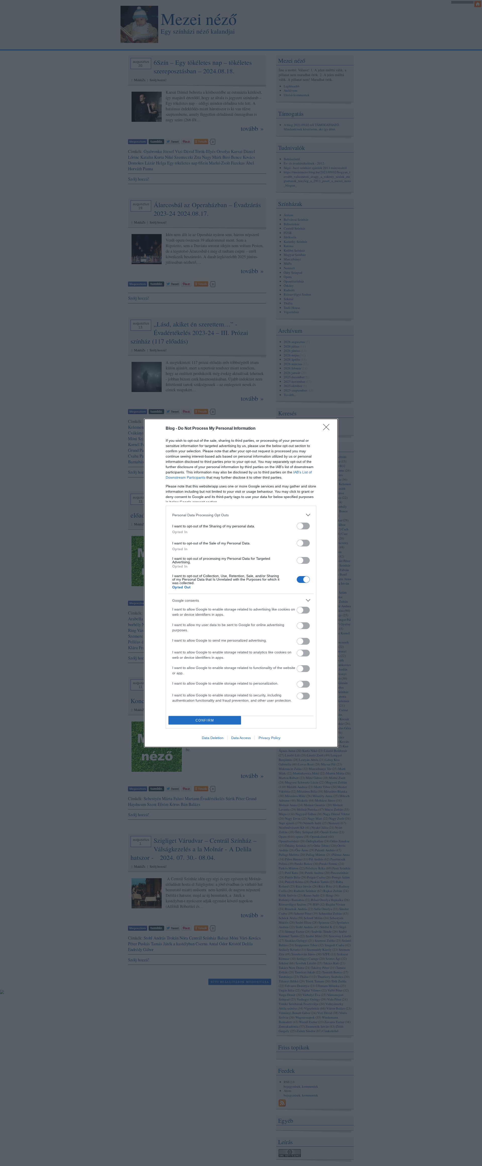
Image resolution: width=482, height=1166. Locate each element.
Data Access (241, 738)
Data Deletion (212, 738)
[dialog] (241, 583)
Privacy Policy (269, 738)
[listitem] (241, 515)
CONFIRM (205, 720)
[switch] (303, 526)
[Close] (328, 428)
